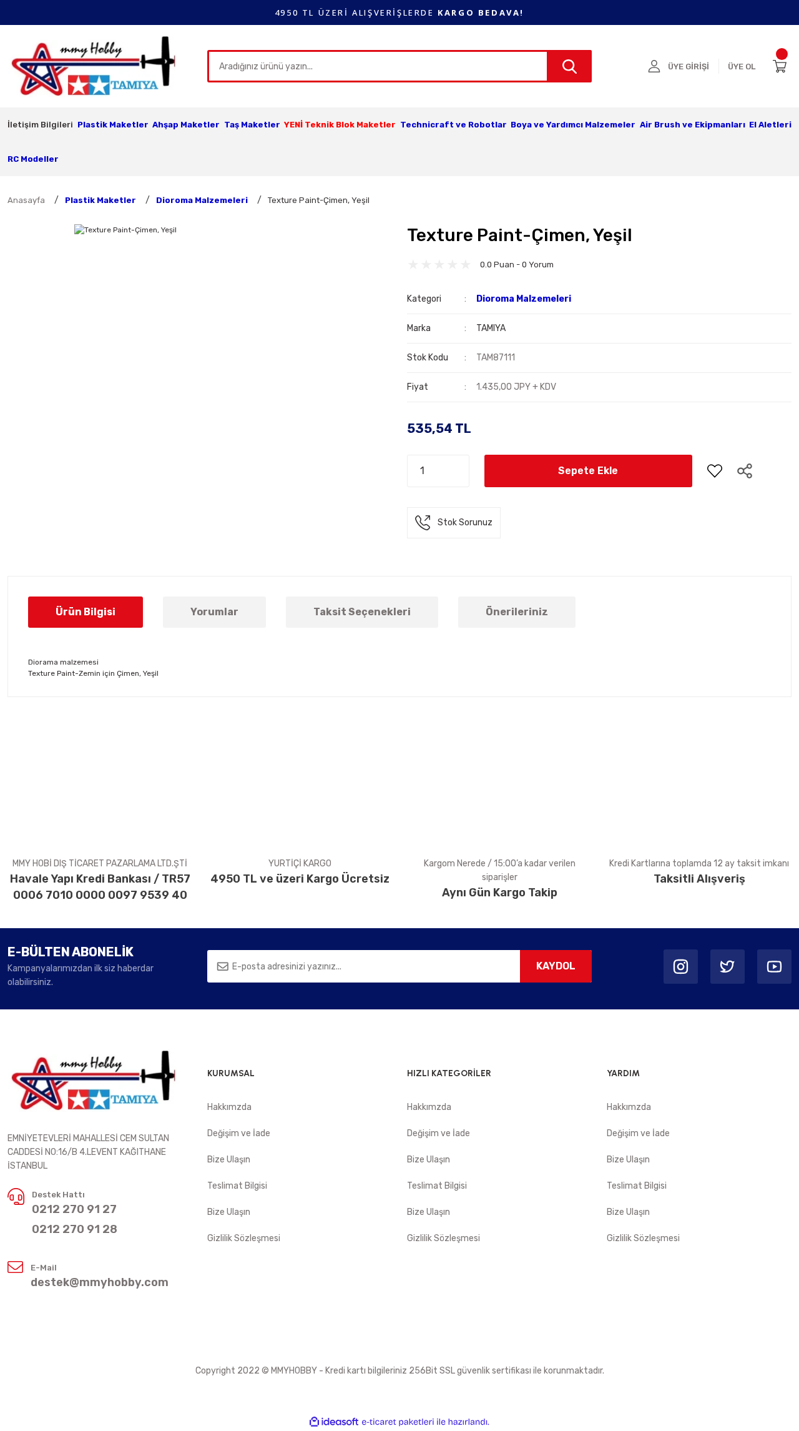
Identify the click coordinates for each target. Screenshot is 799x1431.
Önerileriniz (517, 612)
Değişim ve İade (238, 1133)
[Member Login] (654, 66)
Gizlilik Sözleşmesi (243, 1238)
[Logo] (94, 65)
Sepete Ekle (588, 471)
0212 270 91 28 (74, 1229)
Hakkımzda (229, 1107)
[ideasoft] (334, 1422)
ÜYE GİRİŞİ (688, 66)
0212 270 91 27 (74, 1209)
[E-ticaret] (397, 1422)
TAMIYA (491, 328)
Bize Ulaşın (228, 1159)
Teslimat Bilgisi (237, 1186)
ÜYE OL (741, 66)
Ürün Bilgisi (85, 612)
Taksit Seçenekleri (362, 612)
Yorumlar (214, 612)
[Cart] (782, 66)
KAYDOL (556, 966)
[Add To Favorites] (714, 470)
